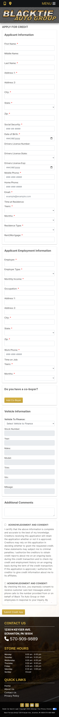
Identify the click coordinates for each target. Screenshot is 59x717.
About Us (9, 689)
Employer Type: (12, 269)
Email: (7, 192)
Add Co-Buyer (13, 400)
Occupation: (10, 288)
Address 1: (10, 72)
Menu (47, 4)
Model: (8, 458)
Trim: (7, 467)
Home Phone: (11, 182)
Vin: (6, 477)
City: (6, 92)
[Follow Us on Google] (37, 705)
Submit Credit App (13, 612)
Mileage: (8, 487)
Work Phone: (11, 350)
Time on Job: (11, 359)
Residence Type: (13, 225)
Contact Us (10, 692)
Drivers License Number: (17, 143)
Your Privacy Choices (45, 709)
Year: (7, 438)
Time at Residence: (14, 201)
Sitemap (33, 709)
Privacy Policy (11, 695)
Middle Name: (11, 53)
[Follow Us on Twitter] (27, 705)
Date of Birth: (11, 134)
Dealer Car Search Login (10, 709)
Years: (7, 206)
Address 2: (10, 82)
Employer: (9, 259)
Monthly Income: (13, 279)
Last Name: (10, 63)
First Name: (10, 43)
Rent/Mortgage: (12, 235)
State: (7, 103)
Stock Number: (12, 429)
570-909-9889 (24, 638)
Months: (8, 215)
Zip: (6, 113)
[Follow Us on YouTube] (32, 705)
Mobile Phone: (11, 172)
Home (7, 685)
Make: (7, 448)
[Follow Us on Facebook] (22, 705)
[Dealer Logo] (29, 15)
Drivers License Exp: (15, 163)
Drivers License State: (15, 153)
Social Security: (12, 124)
